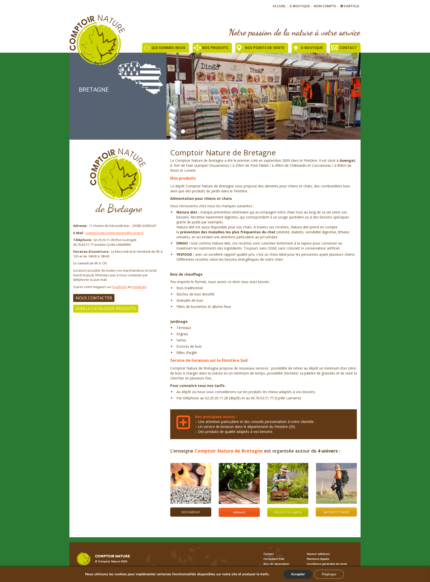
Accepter (298, 574)
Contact (348, 47)
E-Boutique (300, 6)
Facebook (119, 287)
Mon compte (325, 6)
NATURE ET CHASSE (336, 512)
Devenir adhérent (318, 553)
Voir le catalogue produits (106, 308)
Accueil (279, 6)
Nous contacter (94, 298)
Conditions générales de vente (327, 563)
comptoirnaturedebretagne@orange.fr (114, 233)
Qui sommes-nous (168, 47)
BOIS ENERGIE (191, 512)
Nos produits (215, 47)
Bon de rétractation (276, 563)
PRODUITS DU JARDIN (288, 512)
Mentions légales (318, 558)
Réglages (329, 574)
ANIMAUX (239, 512)
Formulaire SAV (274, 558)
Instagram (139, 287)
